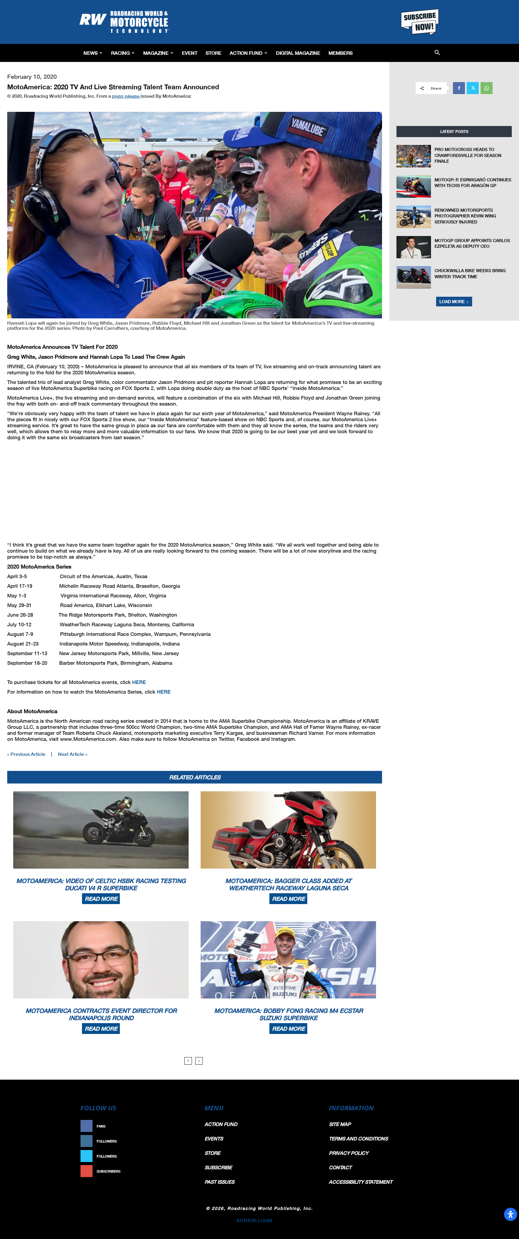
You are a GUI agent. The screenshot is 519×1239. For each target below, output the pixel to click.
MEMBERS (341, 53)
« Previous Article (26, 754)
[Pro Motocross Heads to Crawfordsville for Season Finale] (413, 156)
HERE (139, 682)
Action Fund (246, 53)
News (90, 53)
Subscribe (180, 1171)
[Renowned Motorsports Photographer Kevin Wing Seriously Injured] (413, 217)
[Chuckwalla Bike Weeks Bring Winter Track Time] (413, 277)
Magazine (155, 53)
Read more (101, 898)
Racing (120, 53)
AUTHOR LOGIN (254, 1220)
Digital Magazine (298, 53)
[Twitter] (473, 88)
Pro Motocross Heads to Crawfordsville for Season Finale (468, 155)
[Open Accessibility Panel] (510, 1214)
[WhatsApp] (487, 88)
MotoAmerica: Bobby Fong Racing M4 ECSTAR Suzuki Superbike (288, 1014)
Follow (183, 1141)
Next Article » (72, 754)
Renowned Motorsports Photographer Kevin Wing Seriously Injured (465, 215)
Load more (452, 301)
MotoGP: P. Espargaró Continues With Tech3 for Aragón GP (473, 182)
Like (186, 1126)
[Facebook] (459, 88)
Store (213, 53)
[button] (437, 53)
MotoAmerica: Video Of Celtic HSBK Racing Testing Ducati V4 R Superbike (101, 884)
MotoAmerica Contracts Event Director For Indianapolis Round (101, 1014)
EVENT (189, 53)
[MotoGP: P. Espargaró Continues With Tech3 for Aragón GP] (413, 186)
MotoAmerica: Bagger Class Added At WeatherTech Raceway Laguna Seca (288, 884)
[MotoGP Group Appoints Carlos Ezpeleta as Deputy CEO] (413, 247)
